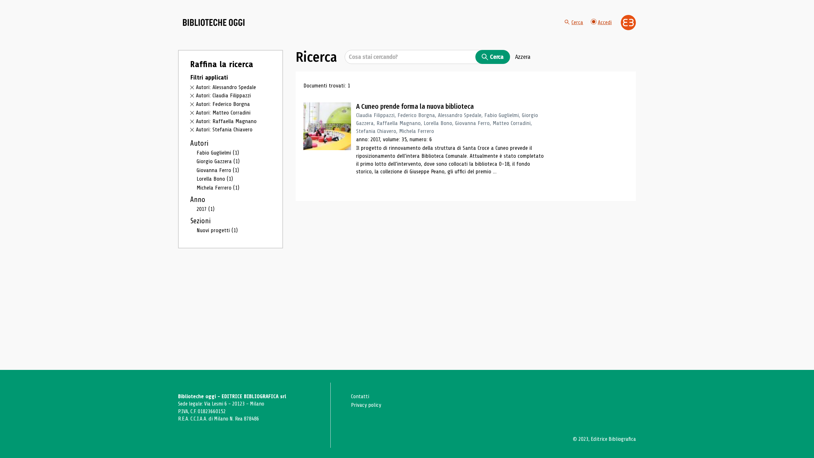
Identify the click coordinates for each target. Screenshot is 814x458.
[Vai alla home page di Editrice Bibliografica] (628, 22)
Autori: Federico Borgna (223, 104)
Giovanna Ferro (218, 170)
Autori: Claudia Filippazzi (223, 95)
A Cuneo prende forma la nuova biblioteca (415, 106)
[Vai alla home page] (213, 22)
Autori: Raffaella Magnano (226, 121)
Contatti (360, 396)
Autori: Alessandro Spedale (226, 87)
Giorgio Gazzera (218, 161)
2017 (206, 209)
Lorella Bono (215, 179)
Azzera (522, 56)
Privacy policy (366, 405)
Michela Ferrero (218, 187)
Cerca (577, 22)
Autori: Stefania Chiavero (224, 129)
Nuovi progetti (217, 230)
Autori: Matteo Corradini (223, 112)
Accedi (605, 22)
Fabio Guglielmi (218, 152)
